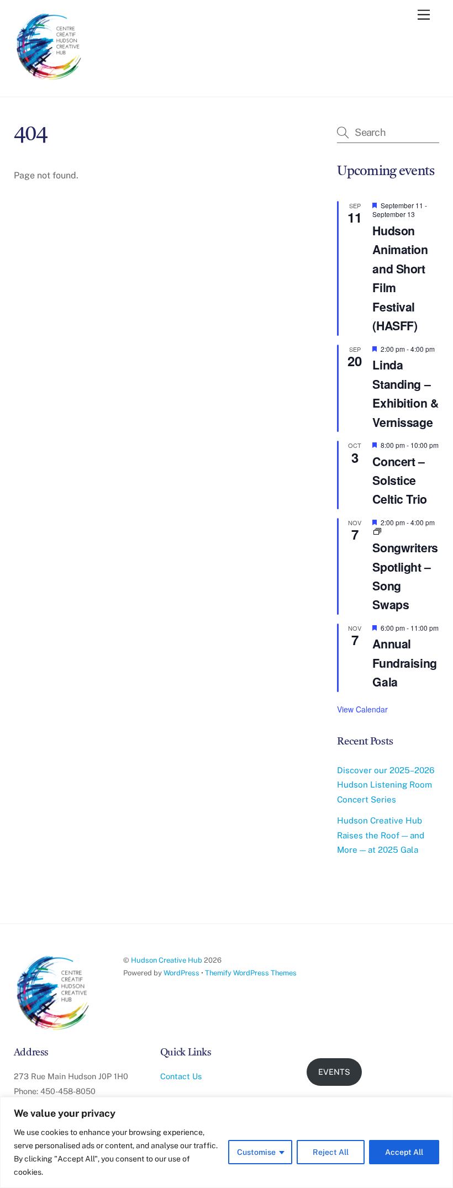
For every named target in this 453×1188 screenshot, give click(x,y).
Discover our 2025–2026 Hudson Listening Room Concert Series (385, 784)
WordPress (181, 973)
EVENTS (334, 1071)
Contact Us (181, 1076)
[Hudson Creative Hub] (50, 47)
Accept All (404, 1152)
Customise (256, 1152)
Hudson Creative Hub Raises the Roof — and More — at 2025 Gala (380, 835)
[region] (226, 1142)
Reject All (331, 1152)
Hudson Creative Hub (166, 960)
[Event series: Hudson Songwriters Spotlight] (377, 531)
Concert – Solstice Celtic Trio (399, 480)
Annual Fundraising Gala (404, 662)
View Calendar (362, 709)
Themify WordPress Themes (251, 973)
